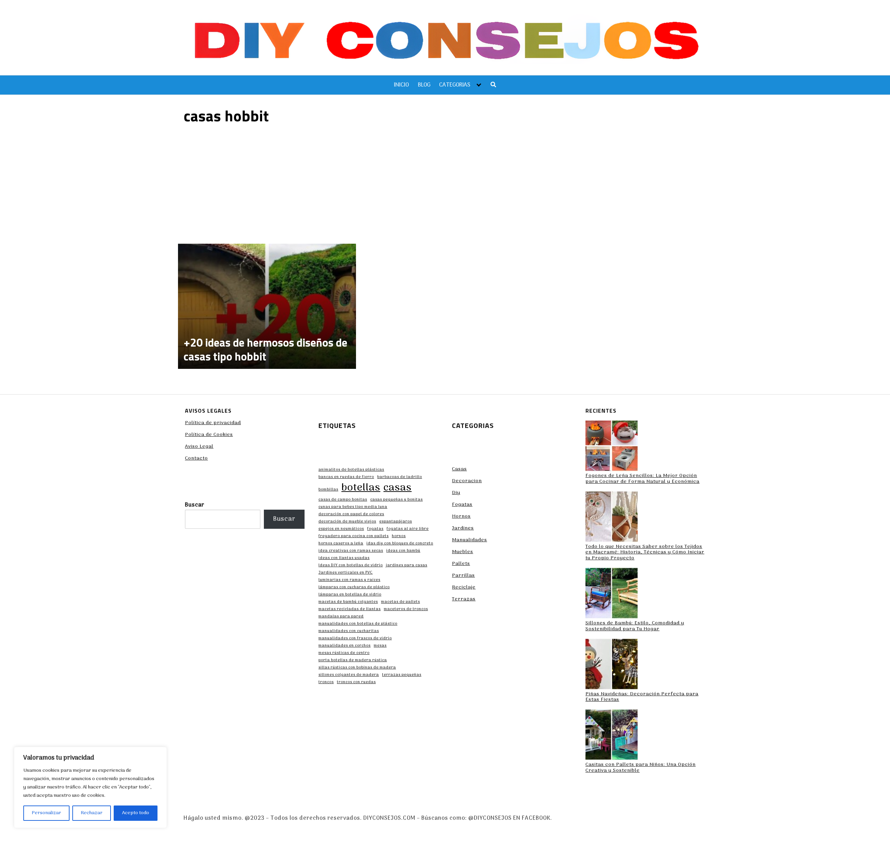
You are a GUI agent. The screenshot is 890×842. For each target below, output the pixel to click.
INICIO (401, 85)
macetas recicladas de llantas (349, 609)
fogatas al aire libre (408, 529)
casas (397, 488)
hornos (399, 536)
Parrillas (463, 576)
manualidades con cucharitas (348, 631)
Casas (459, 469)
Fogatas (462, 505)
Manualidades (469, 540)
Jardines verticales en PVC (345, 573)
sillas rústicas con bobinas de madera (357, 668)
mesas (380, 646)
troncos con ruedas (356, 682)
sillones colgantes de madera (348, 675)
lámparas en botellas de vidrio (349, 595)
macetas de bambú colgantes (348, 602)
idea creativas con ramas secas (350, 551)
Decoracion (467, 481)
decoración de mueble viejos (347, 522)
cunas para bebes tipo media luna (352, 507)
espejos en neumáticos (341, 529)
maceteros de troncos (406, 609)
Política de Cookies (209, 435)
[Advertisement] (445, 183)
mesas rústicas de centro (344, 653)
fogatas (375, 529)
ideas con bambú (403, 551)
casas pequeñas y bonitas (396, 500)
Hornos (461, 516)
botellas (360, 488)
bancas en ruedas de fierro (346, 477)
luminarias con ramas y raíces (349, 580)
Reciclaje (464, 587)
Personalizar (46, 813)
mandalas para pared (341, 617)
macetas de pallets (400, 602)
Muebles (462, 552)
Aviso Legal (199, 447)
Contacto (196, 458)
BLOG (424, 85)
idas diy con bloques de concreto (399, 544)
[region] (90, 787)
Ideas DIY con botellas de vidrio (350, 565)
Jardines (463, 528)
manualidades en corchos (344, 646)
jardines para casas (406, 565)
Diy (456, 493)
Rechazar (92, 813)
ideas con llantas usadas (344, 558)
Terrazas (464, 599)
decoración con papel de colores (351, 514)
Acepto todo (135, 813)
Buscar (194, 505)
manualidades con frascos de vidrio (355, 638)
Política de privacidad (213, 423)
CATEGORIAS (454, 85)
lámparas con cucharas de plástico (354, 587)
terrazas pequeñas (401, 675)
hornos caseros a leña (340, 544)
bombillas (328, 490)
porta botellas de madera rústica (352, 660)
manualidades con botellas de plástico (357, 624)
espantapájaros (395, 522)
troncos (326, 682)
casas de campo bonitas (342, 500)
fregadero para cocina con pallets (353, 536)
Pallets (461, 564)
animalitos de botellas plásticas (351, 470)
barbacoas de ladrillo (399, 477)
